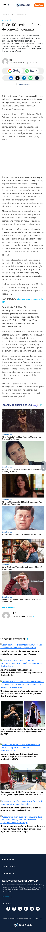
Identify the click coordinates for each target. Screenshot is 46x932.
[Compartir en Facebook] (11, 78)
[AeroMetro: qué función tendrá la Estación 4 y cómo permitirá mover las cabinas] (23, 803)
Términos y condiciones (24, 919)
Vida (11, 14)
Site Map (35, 919)
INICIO (4, 14)
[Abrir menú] (5, 5)
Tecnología (21, 14)
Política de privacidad (9, 919)
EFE (10, 60)
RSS (41, 919)
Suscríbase (39, 5)
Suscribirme (6, 897)
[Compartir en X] (17, 78)
